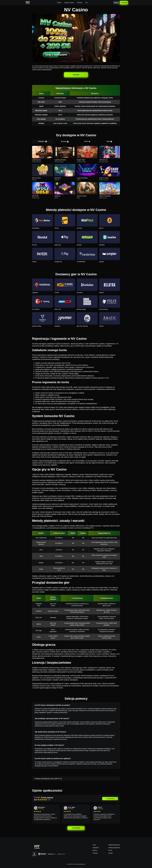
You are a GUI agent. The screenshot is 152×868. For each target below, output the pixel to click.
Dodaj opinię (110, 798)
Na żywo (63, 141)
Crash (86, 141)
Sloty (108, 141)
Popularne (41, 141)
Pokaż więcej (76, 828)
